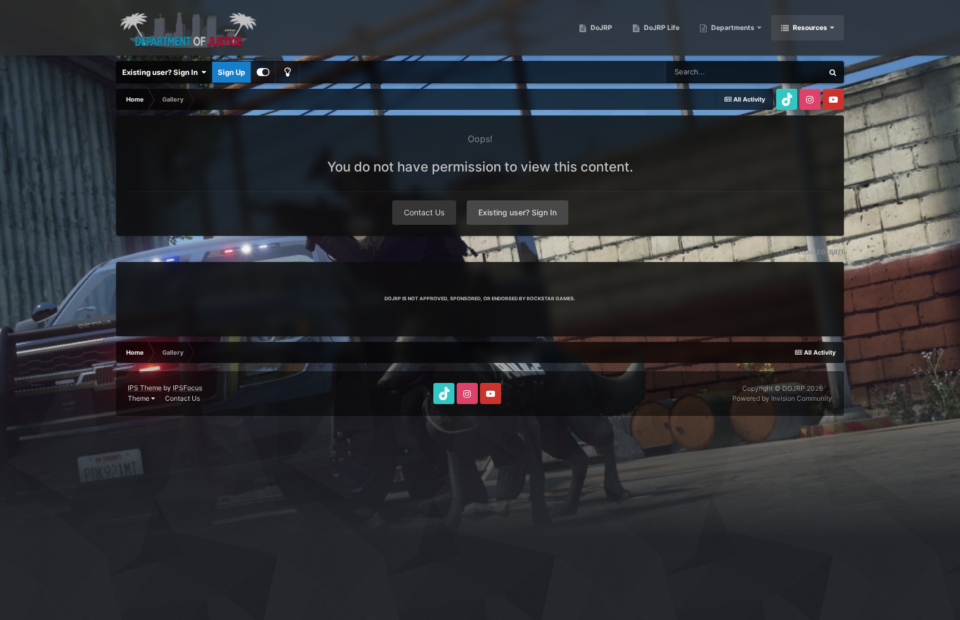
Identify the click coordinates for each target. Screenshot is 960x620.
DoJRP (600, 27)
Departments (732, 27)
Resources (810, 27)
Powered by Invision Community (782, 398)
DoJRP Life (660, 27)
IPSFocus (187, 388)
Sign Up (231, 72)
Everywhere (788, 72)
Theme (139, 398)
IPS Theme (145, 388)
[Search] (832, 72)
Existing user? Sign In (161, 72)
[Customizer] (263, 72)
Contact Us (424, 212)
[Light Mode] (287, 72)
